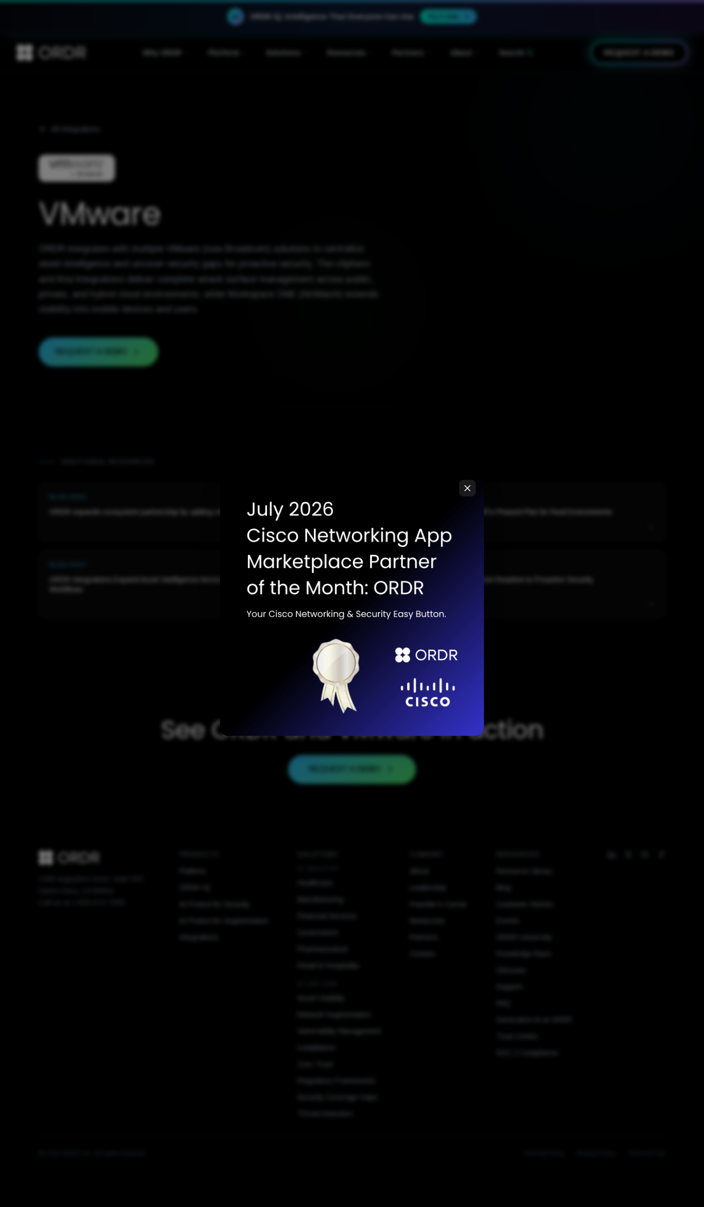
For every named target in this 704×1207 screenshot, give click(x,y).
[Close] (467, 488)
